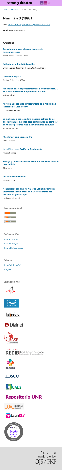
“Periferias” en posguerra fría (17, 137)
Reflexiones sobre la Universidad (19, 64)
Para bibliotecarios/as (13, 248)
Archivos (14, 9)
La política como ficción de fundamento (22, 149)
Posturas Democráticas (14, 176)
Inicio (5, 9)
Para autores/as (11, 243)
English (8, 269)
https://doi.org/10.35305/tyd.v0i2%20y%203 (29, 24)
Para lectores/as (11, 239)
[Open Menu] (3, 3)
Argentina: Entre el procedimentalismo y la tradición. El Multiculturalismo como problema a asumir (30, 90)
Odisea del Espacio (12, 76)
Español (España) (12, 265)
